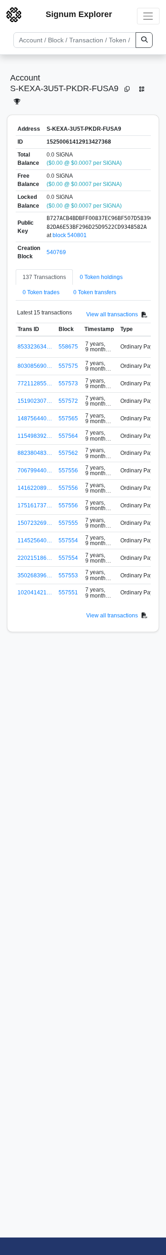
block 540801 (70, 235)
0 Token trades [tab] (41, 292)
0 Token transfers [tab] (94, 292)
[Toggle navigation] (148, 16)
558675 (68, 346)
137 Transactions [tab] (44, 277)
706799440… (35, 470)
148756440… (35, 418)
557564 (68, 436)
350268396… (35, 575)
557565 (68, 418)
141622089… (35, 488)
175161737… (35, 505)
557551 (68, 592)
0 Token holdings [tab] (101, 277)
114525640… (35, 540)
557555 (68, 523)
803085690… (35, 366)
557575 (68, 366)
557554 (68, 540)
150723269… (35, 523)
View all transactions (112, 314)
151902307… (35, 401)
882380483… (35, 453)
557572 (68, 401)
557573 (68, 383)
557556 (68, 470)
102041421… (35, 592)
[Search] (144, 40)
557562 (68, 453)
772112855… (35, 383)
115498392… (35, 436)
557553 (68, 575)
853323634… (35, 346)
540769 (56, 252)
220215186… (35, 558)
